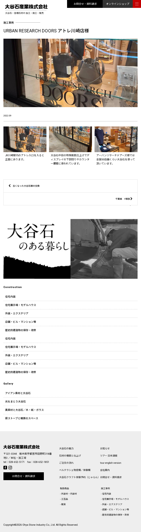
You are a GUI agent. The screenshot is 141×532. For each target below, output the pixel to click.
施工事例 (105, 488)
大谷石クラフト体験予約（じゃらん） (79, 477)
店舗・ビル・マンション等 (20, 321)
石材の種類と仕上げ (70, 455)
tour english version (110, 463)
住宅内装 (10, 296)
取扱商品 (64, 488)
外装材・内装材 (69, 493)
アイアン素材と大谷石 (18, 393)
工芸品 (64, 499)
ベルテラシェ (74, 470)
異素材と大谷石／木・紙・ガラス (24, 410)
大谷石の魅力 (66, 448)
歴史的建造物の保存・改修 (20, 330)
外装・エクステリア (16, 313)
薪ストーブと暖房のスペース (21, 418)
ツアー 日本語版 (108, 455)
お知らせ (105, 448)
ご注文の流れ (66, 463)
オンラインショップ (117, 3)
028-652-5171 (17, 462)
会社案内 (105, 470)
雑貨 (63, 504)
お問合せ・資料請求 (85, 3)
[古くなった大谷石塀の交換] (58, 191)
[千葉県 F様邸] (83, 204)
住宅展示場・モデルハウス (20, 305)
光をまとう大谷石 (15, 401)
